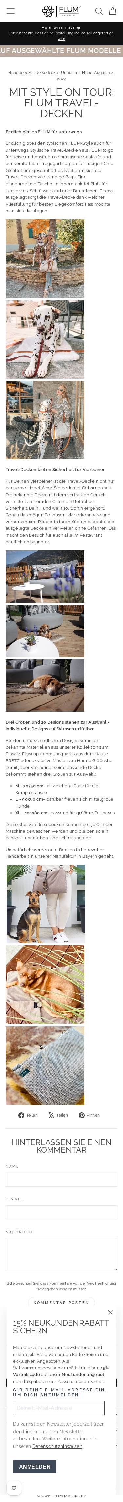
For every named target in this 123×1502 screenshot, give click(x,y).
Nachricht (20, 1232)
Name (12, 1166)
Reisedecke (47, 72)
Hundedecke (20, 72)
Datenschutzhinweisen (57, 1446)
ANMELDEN (35, 1467)
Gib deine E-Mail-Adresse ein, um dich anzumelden (60, 1393)
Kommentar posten (62, 1303)
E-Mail (14, 1199)
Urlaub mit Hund (76, 72)
